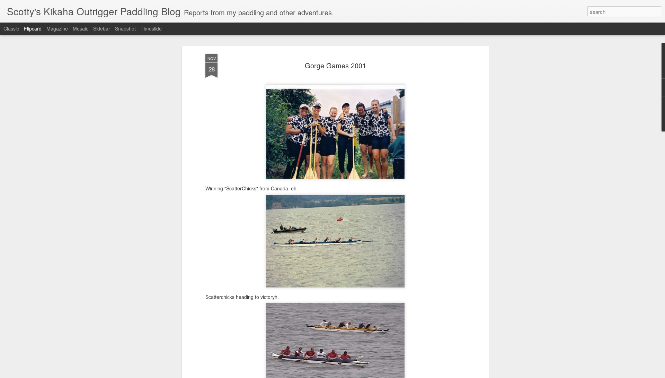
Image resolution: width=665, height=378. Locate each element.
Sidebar (101, 28)
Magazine (57, 28)
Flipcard (33, 28)
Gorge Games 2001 (335, 65)
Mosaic (80, 28)
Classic (11, 28)
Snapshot (125, 28)
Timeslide (151, 28)
